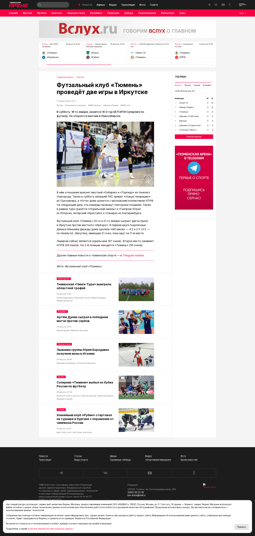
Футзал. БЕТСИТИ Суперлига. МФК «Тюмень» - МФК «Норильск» (61, 54)
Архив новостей (189, 459)
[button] (42, 65)
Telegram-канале (133, 255)
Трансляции (128, 4)
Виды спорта (81, 459)
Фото (142, 4)
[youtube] (150, 473)
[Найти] (39, 5)
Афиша (101, 4)
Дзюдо (128, 13)
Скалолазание (147, 13)
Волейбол (96, 13)
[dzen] (194, 473)
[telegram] (61, 473)
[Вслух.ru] (127, 29)
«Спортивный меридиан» (158, 459)
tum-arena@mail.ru (137, 495)
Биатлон (57, 13)
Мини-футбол (64, 279)
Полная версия (194, 136)
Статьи (78, 456)
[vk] (105, 473)
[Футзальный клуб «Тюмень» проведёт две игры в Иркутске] (105, 154)
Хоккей (13, 13)
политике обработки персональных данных (50, 528)
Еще (242, 13)
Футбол (41, 13)
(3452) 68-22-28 (136, 492)
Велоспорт (168, 13)
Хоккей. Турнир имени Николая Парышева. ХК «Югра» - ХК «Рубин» (105, 54)
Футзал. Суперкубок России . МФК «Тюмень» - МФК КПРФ (194, 54)
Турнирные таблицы (120, 459)
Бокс (182, 13)
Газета (154, 4)
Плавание (113, 13)
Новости (87, 4)
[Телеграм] (194, 178)
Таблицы (180, 76)
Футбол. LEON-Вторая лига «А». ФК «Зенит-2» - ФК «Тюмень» (150, 54)
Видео (113, 4)
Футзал (27, 13)
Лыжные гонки (76, 13)
